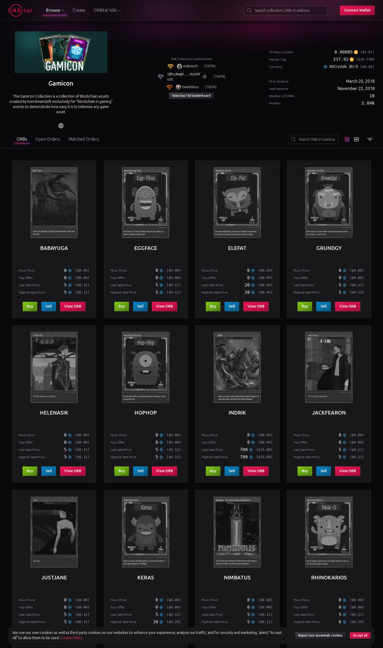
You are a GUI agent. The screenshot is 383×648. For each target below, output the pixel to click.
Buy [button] (32, 306)
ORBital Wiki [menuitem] (105, 10)
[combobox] (286, 10)
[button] (357, 10)
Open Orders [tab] (47, 139)
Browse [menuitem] (53, 10)
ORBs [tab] (22, 139)
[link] (61, 125)
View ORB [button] (74, 306)
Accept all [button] (360, 635)
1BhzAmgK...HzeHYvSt (183, 76)
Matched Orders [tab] (84, 139)
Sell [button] (51, 306)
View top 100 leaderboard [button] (191, 96)
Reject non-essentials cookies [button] (320, 635)
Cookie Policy (71, 638)
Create (79, 10)
